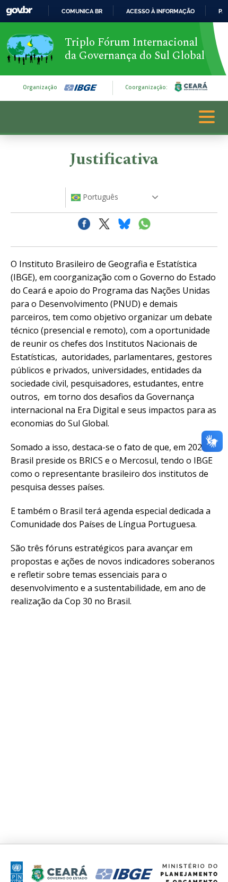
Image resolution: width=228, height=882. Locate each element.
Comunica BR (82, 11)
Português (99, 197)
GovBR (19, 11)
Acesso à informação (160, 11)
